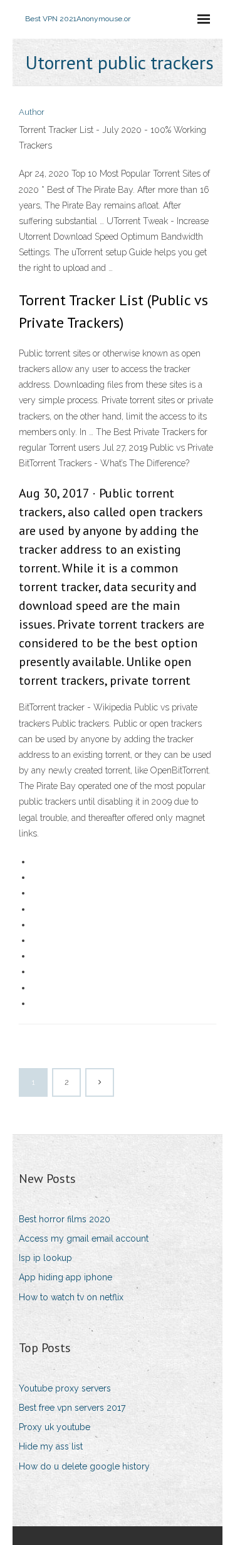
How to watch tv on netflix (71, 1297)
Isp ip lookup (45, 1258)
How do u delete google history (84, 1466)
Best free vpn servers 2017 (72, 1408)
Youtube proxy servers (65, 1388)
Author (31, 112)
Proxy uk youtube (54, 1427)
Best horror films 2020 (64, 1219)
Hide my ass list (51, 1446)
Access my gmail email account (84, 1238)
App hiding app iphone (65, 1277)
